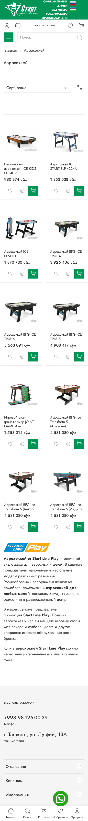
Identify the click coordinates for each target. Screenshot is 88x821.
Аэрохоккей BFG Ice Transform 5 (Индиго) (66, 506)
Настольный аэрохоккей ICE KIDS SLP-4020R (20, 168)
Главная (10, 50)
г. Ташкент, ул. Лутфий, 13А (35, 734)
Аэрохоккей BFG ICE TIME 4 (66, 253)
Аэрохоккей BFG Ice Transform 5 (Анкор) (19, 506)
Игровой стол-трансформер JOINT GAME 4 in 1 (19, 422)
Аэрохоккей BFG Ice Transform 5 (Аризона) (65, 422)
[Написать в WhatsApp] (60, 798)
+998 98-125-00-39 (26, 717)
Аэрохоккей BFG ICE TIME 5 (66, 336)
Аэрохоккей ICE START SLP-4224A (63, 166)
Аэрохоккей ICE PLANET (16, 253)
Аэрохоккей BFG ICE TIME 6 (20, 336)
